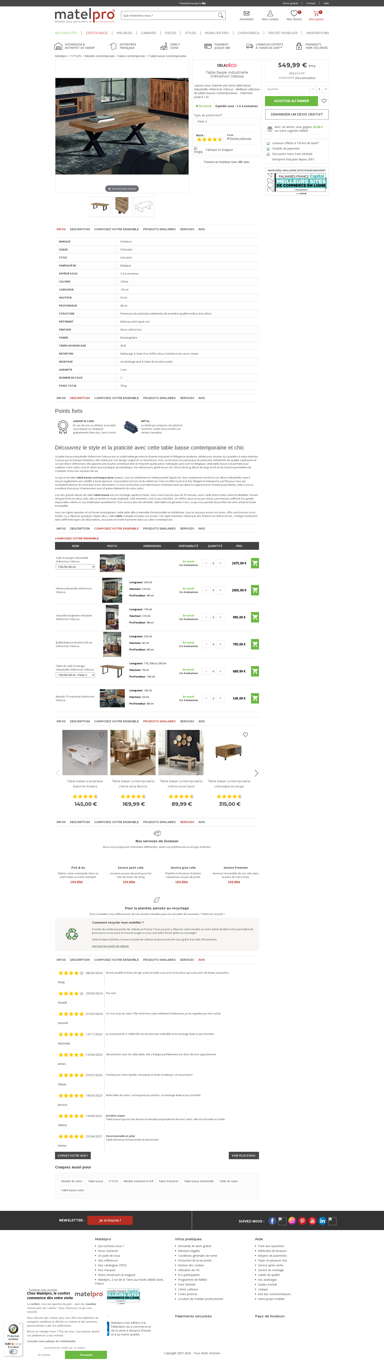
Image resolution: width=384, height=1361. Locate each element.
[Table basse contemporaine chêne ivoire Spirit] (181, 752)
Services (187, 229)
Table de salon (228, 1181)
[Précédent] (58, 126)
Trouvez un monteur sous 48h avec (227, 162)
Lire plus (77, 882)
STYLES (76, 56)
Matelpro (61, 56)
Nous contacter (108, 1251)
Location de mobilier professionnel (200, 1299)
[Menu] (20, 1324)
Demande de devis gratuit (194, 1246)
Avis (201, 229)
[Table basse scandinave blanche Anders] (85, 752)
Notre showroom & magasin (116, 1275)
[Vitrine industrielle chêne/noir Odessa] (112, 590)
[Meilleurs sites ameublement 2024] (117, 1296)
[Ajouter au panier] (255, 564)
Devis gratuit (290, 3)
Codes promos (187, 1294)
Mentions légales (189, 1251)
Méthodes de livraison (272, 1251)
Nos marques (107, 1270)
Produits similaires (159, 229)
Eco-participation (189, 1275)
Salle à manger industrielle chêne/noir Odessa (72, 559)
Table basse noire (72, 1190)
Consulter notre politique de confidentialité (51, 1341)
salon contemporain (160, 519)
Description (80, 229)
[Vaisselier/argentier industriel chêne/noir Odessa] (112, 617)
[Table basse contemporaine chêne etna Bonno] (133, 752)
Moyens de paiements (272, 1255)
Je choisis (44, 1354)
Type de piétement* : (208, 115)
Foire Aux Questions (271, 1246)
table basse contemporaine (162, 485)
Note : (200, 135)
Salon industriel (168, 1181)
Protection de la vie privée (195, 1260)
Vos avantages (267, 1280)
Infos (61, 229)
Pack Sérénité (187, 1284)
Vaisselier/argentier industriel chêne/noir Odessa (74, 617)
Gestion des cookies (191, 1265)
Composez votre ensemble (116, 229)
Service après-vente (270, 1265)
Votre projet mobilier (271, 1299)
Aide (326, 3)
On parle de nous (109, 1255)
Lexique (263, 1289)
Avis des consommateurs (274, 1294)
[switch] (13, 1351)
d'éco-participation (305, 77)
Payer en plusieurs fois (272, 1260)
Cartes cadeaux (188, 1289)
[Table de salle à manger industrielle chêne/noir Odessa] (112, 671)
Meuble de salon (71, 1181)
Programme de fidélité (192, 1280)
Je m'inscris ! (110, 1220)
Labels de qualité (269, 1275)
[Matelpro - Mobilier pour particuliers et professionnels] (85, 15)
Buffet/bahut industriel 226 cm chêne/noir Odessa (74, 644)
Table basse (95, 1181)
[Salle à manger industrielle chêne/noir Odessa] (112, 563)
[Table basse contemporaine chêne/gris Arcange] (229, 752)
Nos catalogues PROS (112, 1265)
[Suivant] (186, 126)
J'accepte (86, 1354)
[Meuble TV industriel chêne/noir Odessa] (112, 698)
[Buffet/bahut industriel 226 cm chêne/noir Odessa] (112, 644)
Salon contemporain (131, 56)
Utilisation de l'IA (188, 1270)
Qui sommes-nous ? (111, 1246)
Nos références (108, 1260)
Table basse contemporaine (167, 56)
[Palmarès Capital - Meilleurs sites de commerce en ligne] (297, 181)
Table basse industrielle (199, 1181)
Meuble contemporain (99, 56)
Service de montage (271, 1270)
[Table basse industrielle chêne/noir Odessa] (100, 207)
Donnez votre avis (240, 138)
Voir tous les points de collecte (110, 946)
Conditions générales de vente (197, 1255)
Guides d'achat (267, 1284)
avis (230, 135)
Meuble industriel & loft (138, 1181)
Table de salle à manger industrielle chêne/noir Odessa (75, 667)
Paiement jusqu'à (193, 3)
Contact (310, 3)
